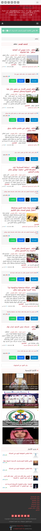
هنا (15, 74)
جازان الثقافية (36, 500)
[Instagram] (18, 2)
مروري (17, 74)
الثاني (35, 191)
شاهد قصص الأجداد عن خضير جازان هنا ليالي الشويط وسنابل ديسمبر (21, 90)
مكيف (18, 152)
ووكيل (5, 191)
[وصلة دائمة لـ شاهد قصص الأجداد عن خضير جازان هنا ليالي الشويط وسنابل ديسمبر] (32, 98)
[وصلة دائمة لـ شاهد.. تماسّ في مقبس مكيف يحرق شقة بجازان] (32, 138)
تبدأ (30, 312)
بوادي (33, 312)
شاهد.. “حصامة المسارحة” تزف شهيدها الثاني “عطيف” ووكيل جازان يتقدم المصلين (23, 169)
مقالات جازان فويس (34, 508)
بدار (21, 273)
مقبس (21, 152)
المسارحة (32, 191)
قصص (15, 113)
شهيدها (12, 191)
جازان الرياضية (36, 502)
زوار (24, 351)
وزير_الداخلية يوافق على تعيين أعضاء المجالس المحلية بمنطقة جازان (22, 441)
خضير (26, 113)
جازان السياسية (35, 506)
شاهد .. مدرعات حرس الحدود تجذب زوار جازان (21, 328)
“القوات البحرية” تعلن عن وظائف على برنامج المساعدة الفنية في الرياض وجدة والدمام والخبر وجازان (22, 423)
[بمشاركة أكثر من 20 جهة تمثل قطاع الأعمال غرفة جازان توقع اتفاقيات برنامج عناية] (20, 382)
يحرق (16, 152)
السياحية (25, 345)
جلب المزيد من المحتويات (20, 365)
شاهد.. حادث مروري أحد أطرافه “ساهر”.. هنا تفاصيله (24, 51)
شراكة (19, 312)
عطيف (9, 191)
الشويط (31, 113)
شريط (13, 273)
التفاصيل (13, 64)
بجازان (35, 152)
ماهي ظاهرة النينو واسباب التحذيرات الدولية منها (19, 30)
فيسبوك (21, 80)
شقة (27, 152)
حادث (26, 74)
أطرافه (33, 74)
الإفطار (35, 273)
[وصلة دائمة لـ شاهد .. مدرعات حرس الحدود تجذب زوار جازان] (32, 336)
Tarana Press (20, 526)
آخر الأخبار (36, 67)
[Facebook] (8, 2)
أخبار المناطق (24, 67)
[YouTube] (15, 2)
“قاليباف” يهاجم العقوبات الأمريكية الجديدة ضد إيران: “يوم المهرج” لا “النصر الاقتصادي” (18, 485)
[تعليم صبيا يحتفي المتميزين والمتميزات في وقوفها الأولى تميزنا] (20, 400)
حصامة (19, 191)
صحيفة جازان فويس (20, 7)
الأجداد (35, 113)
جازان (29, 113)
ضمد (16, 312)
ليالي (12, 113)
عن (17, 113)
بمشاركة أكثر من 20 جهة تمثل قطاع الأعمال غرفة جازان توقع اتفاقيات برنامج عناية (21, 387)
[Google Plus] (12, 2)
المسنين (27, 273)
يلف (11, 273)
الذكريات (31, 273)
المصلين (27, 191)
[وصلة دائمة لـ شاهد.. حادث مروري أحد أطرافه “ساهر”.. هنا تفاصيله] (32, 59)
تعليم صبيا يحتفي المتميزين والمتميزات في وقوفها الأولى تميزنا (21, 405)
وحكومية (9, 312)
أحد (36, 74)
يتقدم (37, 193)
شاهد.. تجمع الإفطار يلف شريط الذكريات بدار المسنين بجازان (24, 249)
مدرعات (18, 351)
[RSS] (2, 2)
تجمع (19, 273)
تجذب (32, 351)
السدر (36, 312)
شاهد (21, 74)
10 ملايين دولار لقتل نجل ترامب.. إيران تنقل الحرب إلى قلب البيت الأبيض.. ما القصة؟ (18, 477)
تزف (25, 191)
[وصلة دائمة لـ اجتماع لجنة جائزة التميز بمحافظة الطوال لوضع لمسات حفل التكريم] (32, 217)
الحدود (35, 351)
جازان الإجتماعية (35, 496)
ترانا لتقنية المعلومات (19, 529)
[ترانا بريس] (11, 529)
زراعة (25, 312)
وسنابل (6, 113)
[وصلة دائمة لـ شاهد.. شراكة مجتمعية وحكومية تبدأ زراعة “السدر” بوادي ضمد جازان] (32, 297)
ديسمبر (22, 113)
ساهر (24, 74)
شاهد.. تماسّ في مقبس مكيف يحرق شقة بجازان (21, 129)
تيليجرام (34, 80)
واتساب (12, 80)
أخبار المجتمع (30, 67)
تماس (32, 152)
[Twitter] (5, 2)
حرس (27, 351)
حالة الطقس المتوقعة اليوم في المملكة (20, 453)
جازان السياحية (35, 504)
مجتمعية (13, 312)
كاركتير (38, 510)
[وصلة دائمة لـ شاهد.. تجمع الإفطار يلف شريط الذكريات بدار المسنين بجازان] (32, 258)
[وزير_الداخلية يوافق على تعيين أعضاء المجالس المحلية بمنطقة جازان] (20, 436)
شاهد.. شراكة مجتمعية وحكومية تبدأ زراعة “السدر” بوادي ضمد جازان (22, 289)
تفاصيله (29, 74)
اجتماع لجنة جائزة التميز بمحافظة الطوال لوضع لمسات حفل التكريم (23, 209)
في (24, 152)
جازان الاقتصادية (35, 498)
